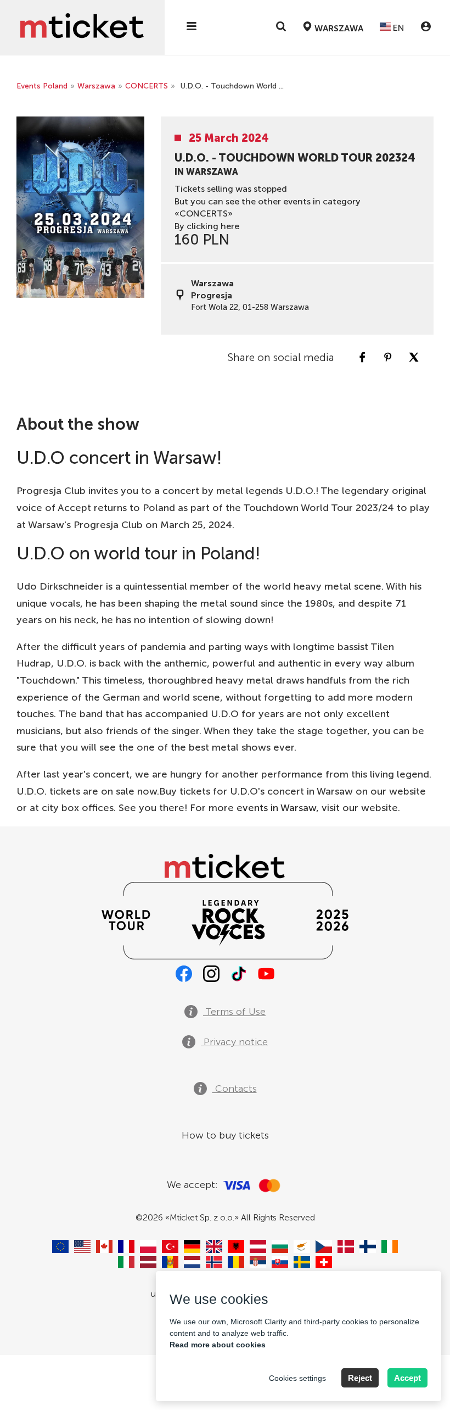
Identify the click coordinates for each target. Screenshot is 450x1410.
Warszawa (96, 86)
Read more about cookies (218, 1344)
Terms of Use (234, 1012)
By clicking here (207, 226)
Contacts (234, 1089)
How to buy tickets (225, 1135)
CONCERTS (146, 86)
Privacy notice (234, 1042)
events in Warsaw (276, 808)
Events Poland (42, 86)
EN (397, 28)
